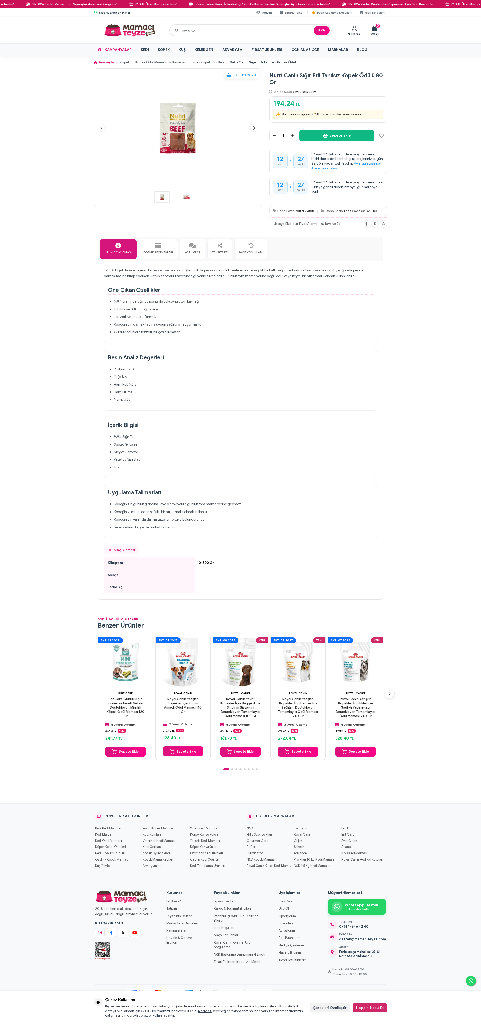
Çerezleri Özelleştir (330, 1007)
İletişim (171, 908)
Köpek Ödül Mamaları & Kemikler (160, 62)
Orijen (298, 841)
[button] (102, 128)
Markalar (338, 49)
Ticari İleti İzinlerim (293, 960)
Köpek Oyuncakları (156, 853)
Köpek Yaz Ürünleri (203, 847)
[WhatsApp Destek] (471, 981)
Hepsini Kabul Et (370, 1007)
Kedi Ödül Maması (108, 841)
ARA (321, 30)
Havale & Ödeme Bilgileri (179, 940)
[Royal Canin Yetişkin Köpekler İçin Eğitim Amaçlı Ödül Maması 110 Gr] (183, 662)
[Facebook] (366, 224)
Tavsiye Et (332, 224)
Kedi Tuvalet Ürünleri (110, 853)
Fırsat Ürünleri (267, 49)
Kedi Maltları (104, 835)
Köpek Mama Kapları (158, 860)
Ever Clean (349, 841)
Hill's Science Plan (259, 835)
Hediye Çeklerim (291, 945)
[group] (178, 128)
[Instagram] (100, 932)
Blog (362, 49)
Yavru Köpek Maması (158, 828)
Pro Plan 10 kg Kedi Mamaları (315, 860)
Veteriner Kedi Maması (159, 841)
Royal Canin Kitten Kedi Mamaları (269, 866)
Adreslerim (287, 930)
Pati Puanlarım (289, 938)
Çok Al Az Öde (305, 49)
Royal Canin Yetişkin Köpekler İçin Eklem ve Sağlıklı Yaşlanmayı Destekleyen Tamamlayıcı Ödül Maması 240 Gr (355, 707)
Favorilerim (287, 923)
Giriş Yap (285, 901)
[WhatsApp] (383, 224)
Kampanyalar (118, 49)
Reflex (251, 847)
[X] (123, 932)
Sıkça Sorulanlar (226, 935)
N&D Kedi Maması (354, 853)
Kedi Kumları (152, 835)
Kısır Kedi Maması (108, 828)
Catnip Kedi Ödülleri (204, 860)
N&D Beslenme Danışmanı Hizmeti (239, 954)
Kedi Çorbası (152, 847)
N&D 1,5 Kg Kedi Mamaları (313, 866)
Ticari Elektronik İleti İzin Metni (237, 962)
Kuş (182, 49)
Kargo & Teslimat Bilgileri (232, 908)
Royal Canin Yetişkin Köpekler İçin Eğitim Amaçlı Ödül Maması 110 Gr (183, 705)
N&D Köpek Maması (261, 860)
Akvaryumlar (152, 866)
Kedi (145, 49)
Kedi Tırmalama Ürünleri (207, 866)
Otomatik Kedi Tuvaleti (206, 853)
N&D (250, 828)
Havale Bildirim (290, 952)
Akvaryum (232, 49)
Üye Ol (284, 908)
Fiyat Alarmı (308, 224)
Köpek (164, 49)
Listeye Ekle (283, 224)
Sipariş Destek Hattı (114, 12)
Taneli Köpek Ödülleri (207, 62)
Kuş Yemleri (103, 866)
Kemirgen (204, 49)
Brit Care (125, 693)
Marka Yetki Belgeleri (182, 923)
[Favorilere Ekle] (381, 135)
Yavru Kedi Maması (204, 828)
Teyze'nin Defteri (179, 916)
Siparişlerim (287, 916)
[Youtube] (134, 932)
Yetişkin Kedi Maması (205, 841)
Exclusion (300, 828)
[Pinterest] (375, 224)
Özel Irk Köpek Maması (112, 860)
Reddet (205, 1011)
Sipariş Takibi (223, 901)
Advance (300, 853)
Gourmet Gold (257, 841)
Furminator (255, 853)
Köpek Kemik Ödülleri (110, 847)
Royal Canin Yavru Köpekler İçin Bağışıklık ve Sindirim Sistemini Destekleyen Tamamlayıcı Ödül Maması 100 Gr (240, 707)
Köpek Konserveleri (204, 835)
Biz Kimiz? (173, 901)
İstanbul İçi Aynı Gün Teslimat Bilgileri (236, 918)
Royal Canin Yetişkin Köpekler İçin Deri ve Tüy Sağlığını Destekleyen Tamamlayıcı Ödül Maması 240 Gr (298, 707)
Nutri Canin (304, 211)
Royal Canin (183, 693)
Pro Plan (347, 828)
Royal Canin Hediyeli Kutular (361, 860)
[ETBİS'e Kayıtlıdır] (102, 951)
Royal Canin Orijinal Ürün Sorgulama (233, 944)
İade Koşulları (224, 928)
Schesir (299, 847)
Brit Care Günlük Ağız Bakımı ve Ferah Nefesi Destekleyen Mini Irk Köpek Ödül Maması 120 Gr (125, 707)
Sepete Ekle (340, 135)
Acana (346, 847)
